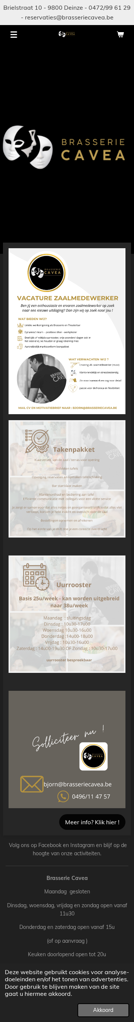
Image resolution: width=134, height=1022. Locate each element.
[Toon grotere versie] (67, 331)
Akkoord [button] (103, 1010)
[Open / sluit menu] (14, 34)
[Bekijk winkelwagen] (120, 34)
